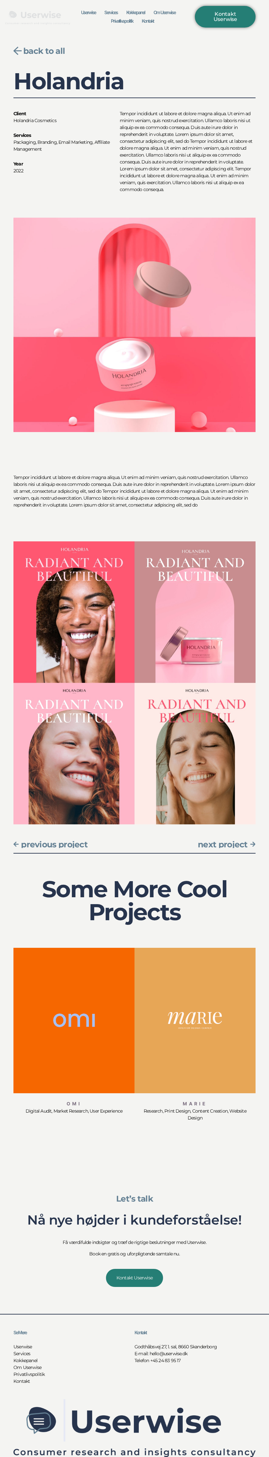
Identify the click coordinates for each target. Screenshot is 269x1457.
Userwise (88, 12)
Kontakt (148, 21)
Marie (195, 1103)
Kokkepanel (135, 12)
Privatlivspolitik (122, 21)
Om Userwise (165, 12)
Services (111, 12)
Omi (74, 1103)
